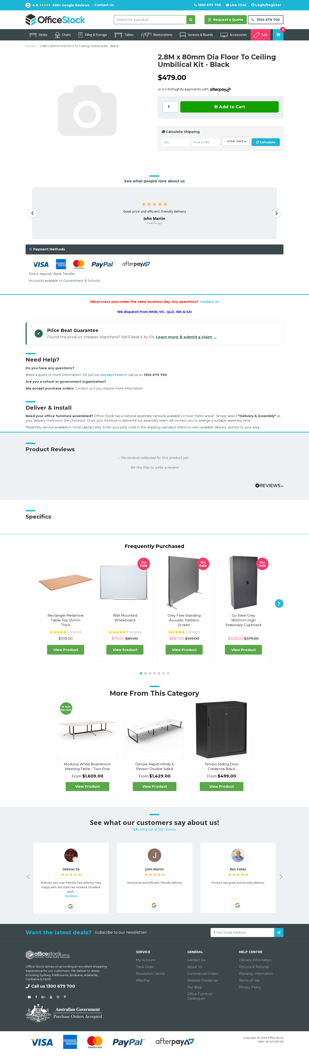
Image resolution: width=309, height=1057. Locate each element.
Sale (264, 35)
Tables (129, 35)
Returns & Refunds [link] (254, 967)
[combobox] (150, 19)
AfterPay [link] (143, 980)
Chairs (66, 35)
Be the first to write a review (155, 467)
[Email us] (29, 997)
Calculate (267, 142)
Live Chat (237, 5)
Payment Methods (49, 249)
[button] (154, 467)
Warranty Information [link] (256, 974)
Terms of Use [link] (249, 980)
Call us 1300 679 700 (53, 986)
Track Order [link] (145, 967)
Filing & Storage (96, 35)
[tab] (154, 249)
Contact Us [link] (196, 960)
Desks (43, 35)
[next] (279, 603)
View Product (65, 650)
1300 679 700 (209, 5)
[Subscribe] (278, 932)
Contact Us (104, 5)
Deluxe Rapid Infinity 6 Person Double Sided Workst (154, 769)
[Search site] (190, 19)
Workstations (162, 35)
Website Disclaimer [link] (202, 980)
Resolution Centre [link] (150, 974)
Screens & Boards (200, 35)
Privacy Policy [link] (250, 987)
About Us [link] (194, 967)
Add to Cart (231, 106)
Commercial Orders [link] (202, 974)
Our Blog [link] (194, 987)
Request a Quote (227, 20)
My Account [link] (145, 960)
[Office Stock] (55, 19)
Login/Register (267, 5)
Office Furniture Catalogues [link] (199, 996)
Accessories (238, 35)
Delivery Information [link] (255, 960)
